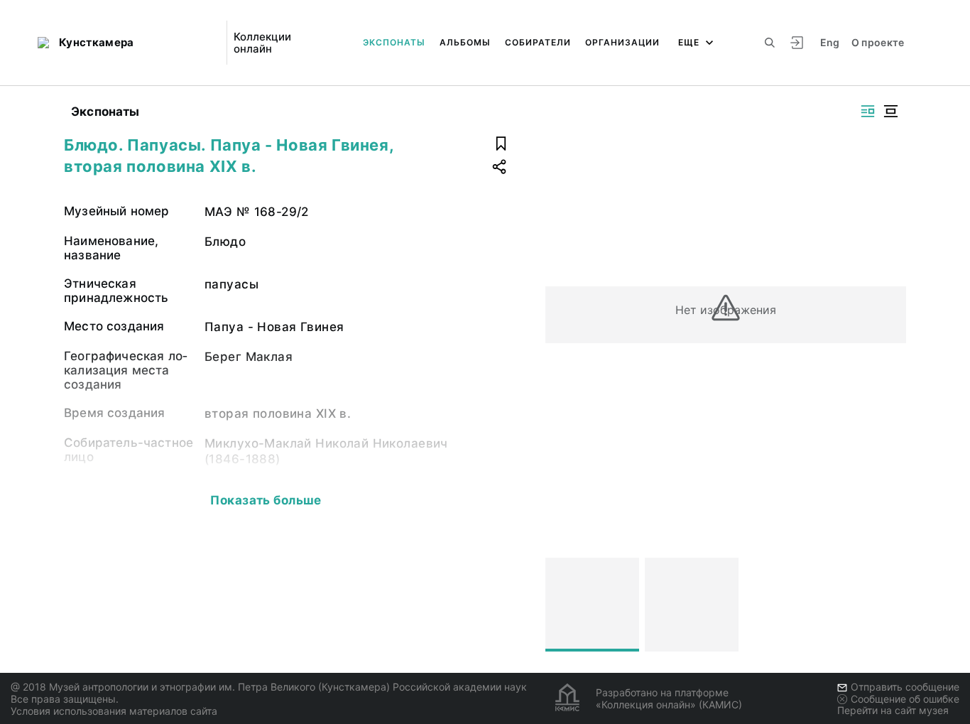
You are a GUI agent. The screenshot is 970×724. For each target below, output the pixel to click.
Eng (830, 42)
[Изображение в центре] (890, 111)
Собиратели (538, 42)
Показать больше (265, 500)
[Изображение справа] (867, 111)
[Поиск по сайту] (770, 42)
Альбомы (465, 42)
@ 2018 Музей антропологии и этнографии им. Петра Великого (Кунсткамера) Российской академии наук (269, 687)
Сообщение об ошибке (905, 699)
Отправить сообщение (905, 687)
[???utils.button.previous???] (562, 605)
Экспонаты (394, 42)
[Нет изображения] (592, 605)
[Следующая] (889, 605)
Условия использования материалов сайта (114, 711)
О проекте (878, 42)
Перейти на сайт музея (893, 710)
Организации (622, 42)
